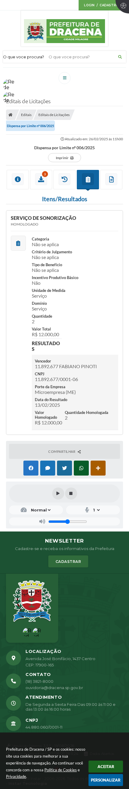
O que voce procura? (23, 56)
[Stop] (71, 493)
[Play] (58, 493)
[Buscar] (120, 57)
